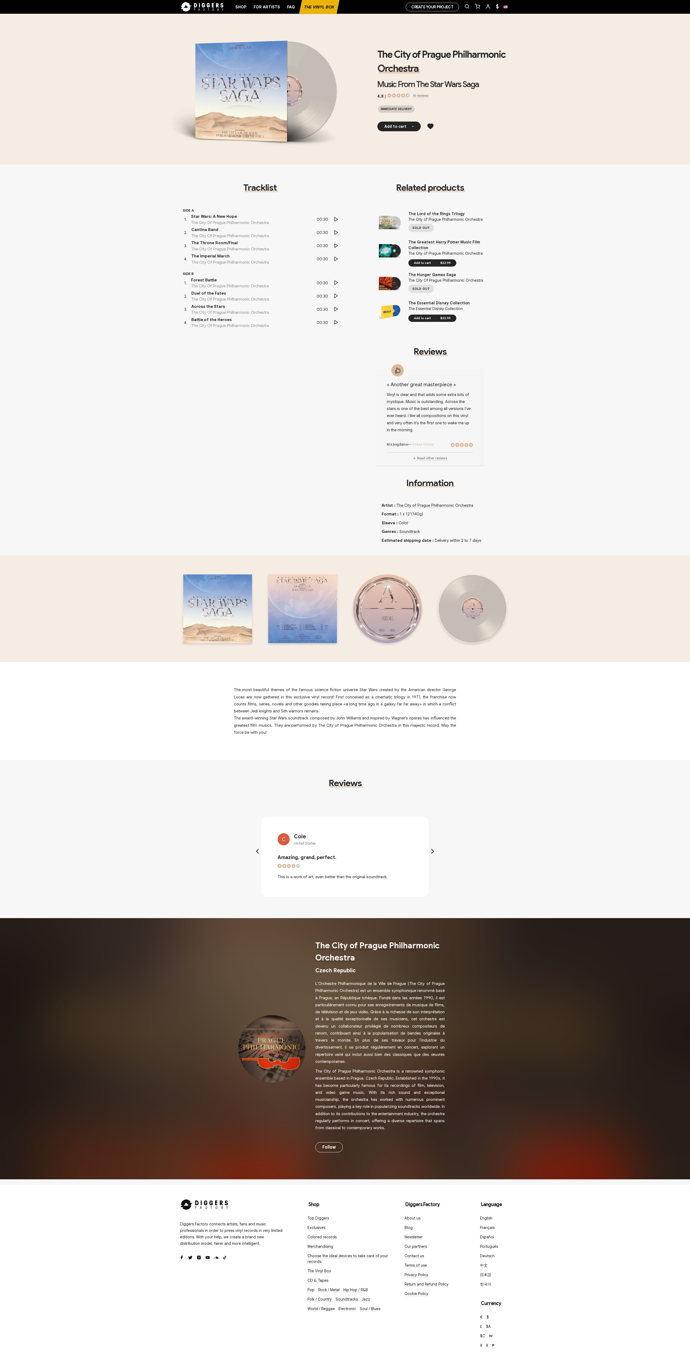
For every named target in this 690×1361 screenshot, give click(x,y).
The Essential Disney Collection (439, 303)
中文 (484, 1265)
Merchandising (320, 1246)
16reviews (420, 96)
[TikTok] (224, 1258)
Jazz (366, 1299)
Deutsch (487, 1255)
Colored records (322, 1237)
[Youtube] (207, 1258)
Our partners (416, 1246)
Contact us (414, 1255)
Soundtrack (409, 531)
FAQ (291, 7)
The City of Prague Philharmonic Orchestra (434, 505)
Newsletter (414, 1237)
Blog (409, 1227)
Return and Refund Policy (426, 1284)
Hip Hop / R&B (355, 1289)
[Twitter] (190, 1258)
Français (487, 1227)
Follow (329, 1147)
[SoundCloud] (216, 1258)
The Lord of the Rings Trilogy (436, 213)
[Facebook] (181, 1258)
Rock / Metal (329, 1289)
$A (488, 1326)
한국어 (485, 1284)
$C (482, 1336)
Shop (241, 7)
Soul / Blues (370, 1308)
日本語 (485, 1274)
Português (489, 1246)
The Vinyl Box (319, 7)
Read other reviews (432, 458)
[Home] (202, 7)
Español (487, 1237)
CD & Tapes (318, 1280)
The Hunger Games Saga (432, 274)
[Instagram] (199, 1258)
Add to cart (399, 126)
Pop (311, 1289)
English (486, 1218)
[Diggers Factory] (204, 1203)
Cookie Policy (416, 1293)
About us (412, 1218)
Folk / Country (320, 1299)
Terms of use (416, 1265)
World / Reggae (321, 1308)
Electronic (347, 1308)
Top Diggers (318, 1218)
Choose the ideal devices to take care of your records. (348, 1258)
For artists (267, 7)
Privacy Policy (416, 1274)
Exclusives (316, 1227)
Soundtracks (347, 1299)
